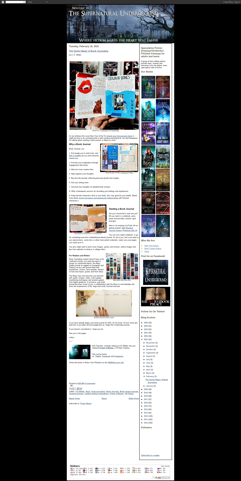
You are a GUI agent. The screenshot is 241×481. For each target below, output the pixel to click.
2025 (146, 326)
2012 (146, 416)
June (148, 363)
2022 (146, 336)
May (148, 366)
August (149, 356)
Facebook (106, 356)
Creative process (76, 394)
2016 (146, 403)
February (150, 376)
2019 (146, 393)
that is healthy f (75, 156)
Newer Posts (74, 398)
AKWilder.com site (116, 363)
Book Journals (112, 392)
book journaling (98, 392)
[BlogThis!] (73, 388)
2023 (146, 333)
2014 (146, 409)
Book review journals (129, 392)
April (148, 370)
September (151, 353)
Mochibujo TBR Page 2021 (122, 280)
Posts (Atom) (85, 404)
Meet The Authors (151, 246)
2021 (146, 339)
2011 (146, 419)
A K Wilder (80, 392)
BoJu (88, 392)
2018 (146, 396)
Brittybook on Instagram (82, 233)
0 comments (90, 383)
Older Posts (134, 398)
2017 (146, 399)
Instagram (104, 130)
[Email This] (70, 388)
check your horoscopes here (119, 136)
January (150, 386)
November (151, 346)
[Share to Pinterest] (80, 388)
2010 (146, 423)
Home (104, 398)
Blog (131, 173)
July (148, 359)
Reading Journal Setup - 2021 (104, 317)
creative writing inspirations (97, 394)
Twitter (98, 356)
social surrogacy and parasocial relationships (98, 198)
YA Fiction (129, 394)
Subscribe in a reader (150, 455)
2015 (146, 406)
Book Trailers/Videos (152, 248)
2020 (146, 389)
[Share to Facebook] (78, 388)
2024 (146, 329)
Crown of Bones (117, 394)
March (149, 373)
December (150, 343)
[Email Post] (104, 385)
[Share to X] (75, 388)
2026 (146, 323)
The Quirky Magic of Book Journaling (88, 51)
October (150, 349)
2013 (146, 413)
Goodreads (115, 130)
